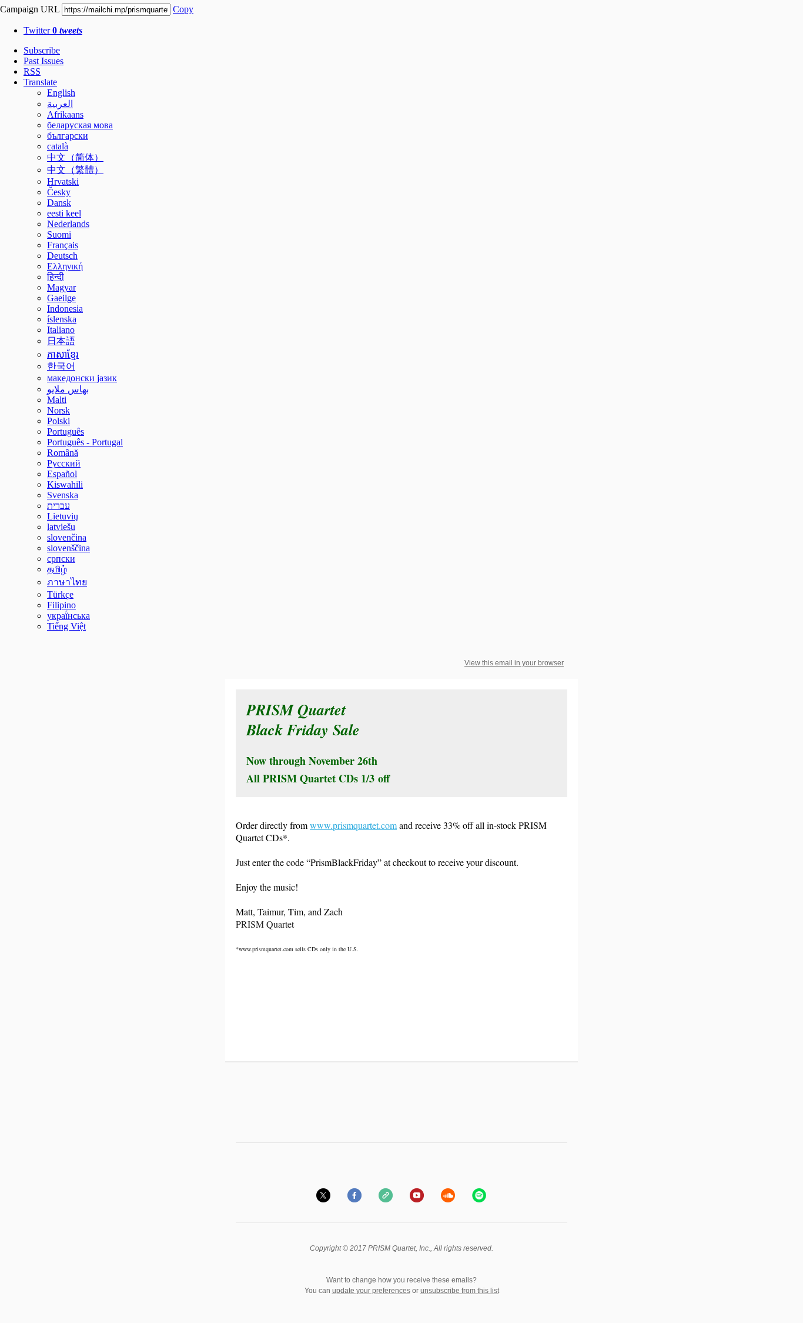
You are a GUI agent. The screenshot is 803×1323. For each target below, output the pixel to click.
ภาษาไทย (67, 582)
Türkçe (60, 594)
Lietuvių (62, 516)
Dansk (59, 203)
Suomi (59, 234)
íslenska (61, 319)
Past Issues (43, 61)
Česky (59, 192)
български (67, 136)
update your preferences (371, 1291)
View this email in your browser (514, 663)
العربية (60, 104)
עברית (58, 506)
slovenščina (68, 548)
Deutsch (62, 256)
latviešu (61, 527)
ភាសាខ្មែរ (63, 354)
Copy (183, 9)
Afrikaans (65, 114)
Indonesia (65, 309)
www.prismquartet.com (353, 825)
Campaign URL (29, 9)
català (57, 146)
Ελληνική (65, 266)
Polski (58, 421)
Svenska (62, 495)
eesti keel (64, 213)
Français (62, 245)
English (61, 93)
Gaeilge (61, 298)
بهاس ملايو (68, 389)
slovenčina (66, 537)
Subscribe (42, 50)
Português (65, 431)
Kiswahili (65, 484)
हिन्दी (55, 277)
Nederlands (68, 224)
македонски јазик (82, 378)
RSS (32, 71)
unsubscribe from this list (459, 1291)
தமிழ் (57, 569)
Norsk (58, 410)
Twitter (53, 30)
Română (62, 453)
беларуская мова (80, 125)
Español (62, 474)
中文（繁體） (75, 170)
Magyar (61, 287)
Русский (64, 463)
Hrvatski (63, 181)
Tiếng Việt (66, 626)
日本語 (61, 341)
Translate (40, 82)
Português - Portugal (85, 442)
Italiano (61, 330)
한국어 (61, 366)
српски (61, 559)
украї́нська (68, 616)
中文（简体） (75, 157)
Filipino (61, 605)
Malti (56, 400)
